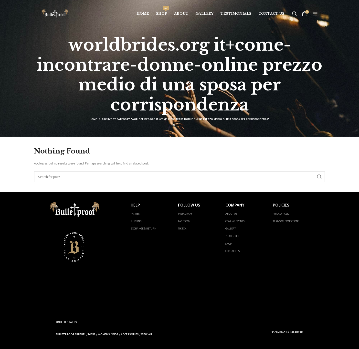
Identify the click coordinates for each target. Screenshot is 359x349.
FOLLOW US (189, 205)
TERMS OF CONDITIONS (286, 221)
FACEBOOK (184, 221)
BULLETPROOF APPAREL (71, 334)
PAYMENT (136, 213)
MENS (91, 334)
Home (93, 119)
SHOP (228, 243)
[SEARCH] (319, 176)
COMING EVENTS (234, 221)
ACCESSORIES (130, 334)
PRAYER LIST (232, 236)
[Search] (294, 14)
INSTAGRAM (185, 213)
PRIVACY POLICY (282, 213)
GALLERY (230, 228)
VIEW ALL (146, 334)
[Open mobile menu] (315, 14)
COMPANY (234, 205)
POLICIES (281, 205)
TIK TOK (182, 228)
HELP (135, 205)
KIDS (115, 334)
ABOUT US (231, 213)
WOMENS (104, 334)
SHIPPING (136, 221)
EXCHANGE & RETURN (143, 228)
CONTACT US (232, 251)
